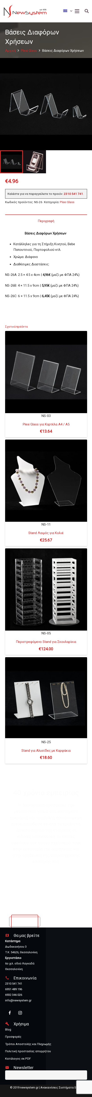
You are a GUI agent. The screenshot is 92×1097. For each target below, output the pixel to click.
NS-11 (46, 532)
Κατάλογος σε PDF (18, 1058)
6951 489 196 (13, 989)
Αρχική (10, 51)
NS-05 (46, 641)
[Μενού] (77, 11)
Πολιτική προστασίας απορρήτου (28, 1051)
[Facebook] (10, 1013)
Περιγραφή (46, 221)
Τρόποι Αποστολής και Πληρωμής (28, 1044)
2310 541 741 (73, 193)
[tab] (46, 221)
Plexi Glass (29, 51)
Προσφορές (13, 1036)
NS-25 (46, 750)
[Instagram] (20, 1013)
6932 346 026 (13, 994)
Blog (8, 1029)
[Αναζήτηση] (86, 11)
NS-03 (46, 424)
